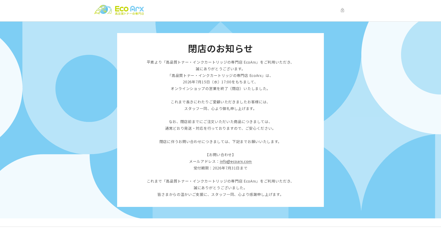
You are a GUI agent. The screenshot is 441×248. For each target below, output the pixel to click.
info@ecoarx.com (236, 161)
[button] (343, 10)
